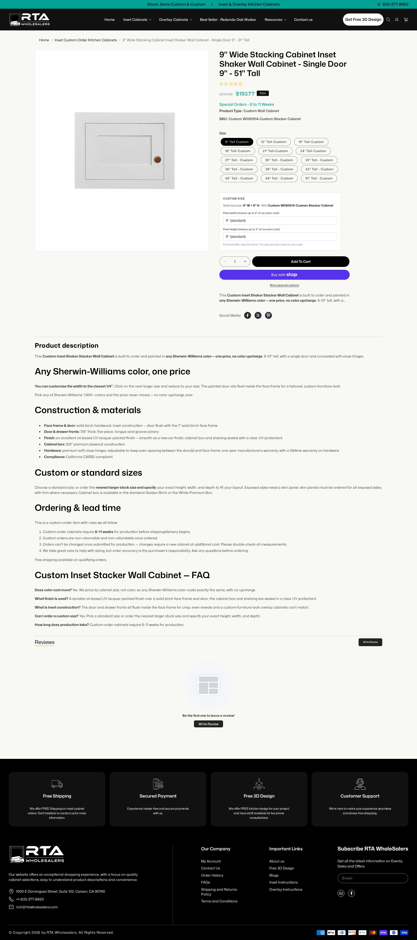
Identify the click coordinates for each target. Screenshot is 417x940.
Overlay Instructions (285, 889)
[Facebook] (351, 894)
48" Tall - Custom (279, 178)
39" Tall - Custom (279, 169)
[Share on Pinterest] (268, 315)
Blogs (273, 875)
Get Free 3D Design (363, 19)
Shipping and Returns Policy (219, 892)
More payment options (284, 285)
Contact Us (210, 868)
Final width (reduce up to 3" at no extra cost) (251, 213)
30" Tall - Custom (279, 160)
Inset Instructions (283, 882)
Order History (212, 875)
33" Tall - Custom (319, 160)
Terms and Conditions (219, 901)
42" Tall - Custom (319, 169)
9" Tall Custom (237, 142)
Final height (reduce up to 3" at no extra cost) (251, 229)
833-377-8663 (395, 4)
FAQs (205, 882)
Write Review (370, 642)
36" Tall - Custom (239, 169)
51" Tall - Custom (319, 178)
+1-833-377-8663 (30, 899)
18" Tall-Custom (237, 151)
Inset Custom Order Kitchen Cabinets (86, 40)
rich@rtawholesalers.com (37, 907)
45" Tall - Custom (239, 178)
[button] (137, 20)
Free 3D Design (281, 868)
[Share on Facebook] (247, 315)
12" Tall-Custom (273, 142)
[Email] (341, 894)
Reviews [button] (44, 642)
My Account (211, 861)
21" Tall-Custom (275, 151)
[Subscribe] (403, 878)
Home (44, 40)
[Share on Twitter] (258, 315)
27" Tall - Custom (239, 160)
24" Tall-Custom (313, 151)
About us (276, 861)
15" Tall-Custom (311, 142)
